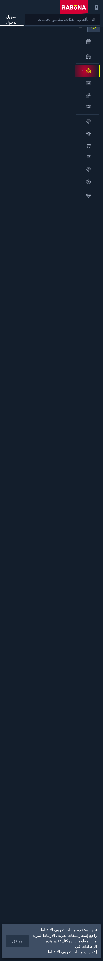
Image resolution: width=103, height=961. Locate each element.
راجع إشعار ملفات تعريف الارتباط (69, 935)
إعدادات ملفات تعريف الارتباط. (72, 952)
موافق (17, 941)
